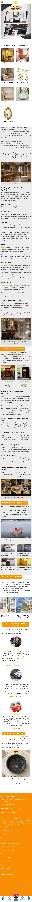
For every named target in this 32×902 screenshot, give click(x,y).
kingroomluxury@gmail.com (12, 808)
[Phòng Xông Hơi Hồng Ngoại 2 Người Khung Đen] (8, 372)
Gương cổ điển (5, 303)
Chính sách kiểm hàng (7, 857)
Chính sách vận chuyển (7, 865)
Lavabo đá (4, 225)
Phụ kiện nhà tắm (6, 265)
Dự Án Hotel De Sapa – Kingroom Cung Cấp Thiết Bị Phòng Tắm (24, 616)
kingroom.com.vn (11, 812)
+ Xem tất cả (26, 579)
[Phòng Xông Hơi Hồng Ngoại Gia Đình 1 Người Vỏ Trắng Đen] (24, 372)
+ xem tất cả (24, 736)
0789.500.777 (10, 805)
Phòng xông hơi (5, 285)
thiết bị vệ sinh (11, 207)
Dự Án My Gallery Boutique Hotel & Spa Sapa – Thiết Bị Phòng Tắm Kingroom (7, 616)
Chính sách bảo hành (7, 850)
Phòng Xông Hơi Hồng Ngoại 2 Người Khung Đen (8, 383)
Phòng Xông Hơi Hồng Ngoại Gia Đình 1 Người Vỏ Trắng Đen (24, 383)
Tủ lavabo (4, 247)
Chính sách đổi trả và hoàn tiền (9, 861)
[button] (2, 2)
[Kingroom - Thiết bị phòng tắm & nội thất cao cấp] (16, 2)
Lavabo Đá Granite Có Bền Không (16, 779)
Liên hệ (3, 834)
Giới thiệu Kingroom (6, 830)
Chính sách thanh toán (7, 846)
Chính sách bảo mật (6, 854)
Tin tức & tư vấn (5, 838)
